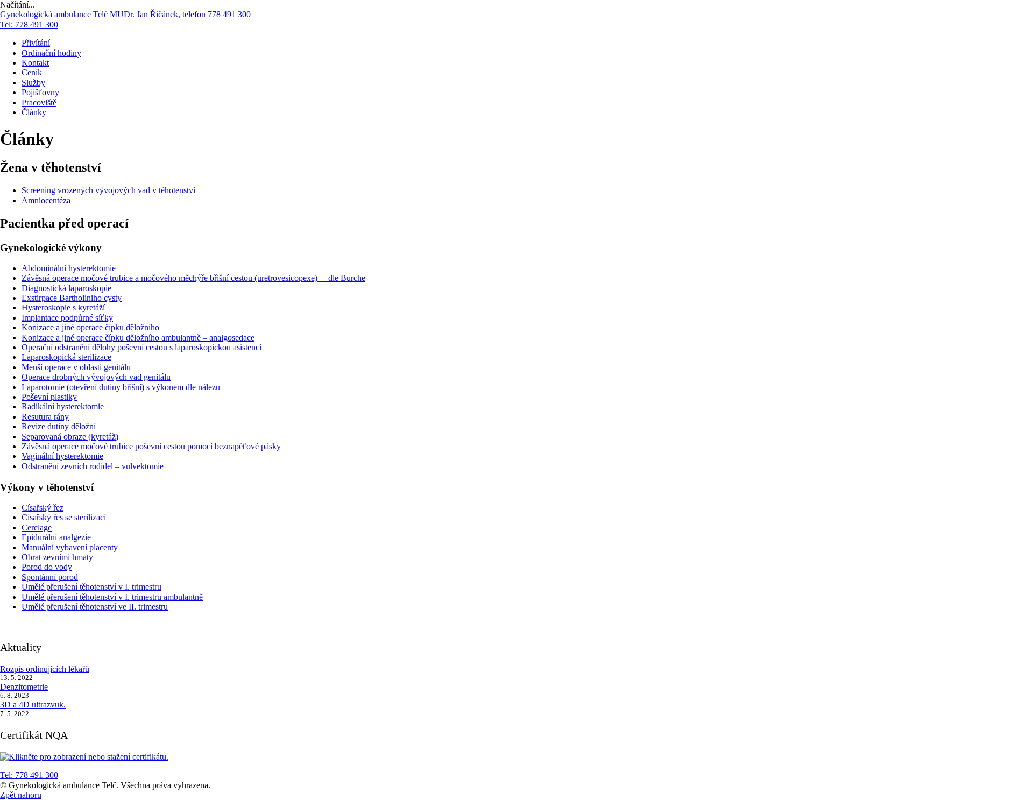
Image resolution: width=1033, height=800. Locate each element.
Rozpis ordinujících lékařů (44, 669)
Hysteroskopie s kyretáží (63, 307)
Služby (33, 82)
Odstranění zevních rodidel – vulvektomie (93, 466)
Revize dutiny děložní (59, 426)
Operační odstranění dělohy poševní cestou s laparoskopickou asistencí (141, 347)
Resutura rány (45, 416)
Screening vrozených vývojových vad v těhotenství (108, 190)
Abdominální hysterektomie (69, 268)
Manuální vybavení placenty (70, 547)
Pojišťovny (40, 92)
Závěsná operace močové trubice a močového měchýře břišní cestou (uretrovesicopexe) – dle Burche (193, 277)
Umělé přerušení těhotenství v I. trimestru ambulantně (112, 596)
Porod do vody (47, 566)
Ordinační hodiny (51, 53)
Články (34, 112)
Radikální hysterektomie (63, 406)
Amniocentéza (46, 200)
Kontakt (35, 62)
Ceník (32, 72)
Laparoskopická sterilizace (66, 357)
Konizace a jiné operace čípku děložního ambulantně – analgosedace (138, 337)
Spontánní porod (50, 577)
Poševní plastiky (49, 396)
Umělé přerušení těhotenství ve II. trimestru (95, 606)
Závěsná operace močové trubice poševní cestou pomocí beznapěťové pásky (151, 446)
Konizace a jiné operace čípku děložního (90, 327)
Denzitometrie (24, 686)
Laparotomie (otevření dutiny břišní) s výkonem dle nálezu (121, 387)
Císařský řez (42, 507)
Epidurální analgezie (56, 537)
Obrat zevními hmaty (57, 557)
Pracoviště (39, 102)
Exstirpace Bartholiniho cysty (72, 297)
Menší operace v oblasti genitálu (76, 367)
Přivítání (36, 42)
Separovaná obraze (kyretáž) (70, 436)
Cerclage (37, 527)
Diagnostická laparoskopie (66, 288)
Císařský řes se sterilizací (64, 517)
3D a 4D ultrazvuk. (33, 704)
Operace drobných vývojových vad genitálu (96, 376)
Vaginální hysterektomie (62, 456)
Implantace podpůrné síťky (67, 317)
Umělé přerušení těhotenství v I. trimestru (91, 586)
